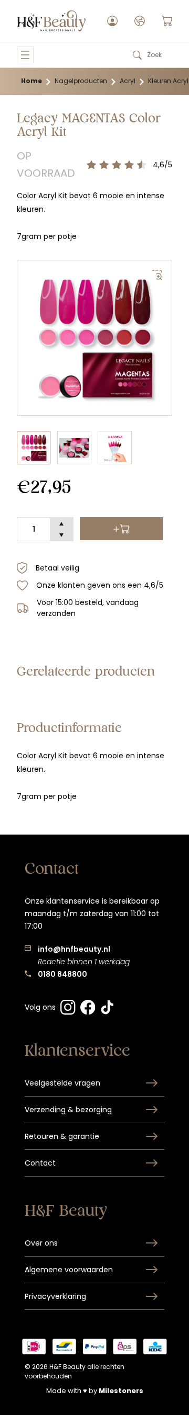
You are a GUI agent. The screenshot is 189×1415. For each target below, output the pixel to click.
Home (31, 80)
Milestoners (121, 1391)
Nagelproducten (81, 80)
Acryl (127, 80)
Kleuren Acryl (168, 80)
